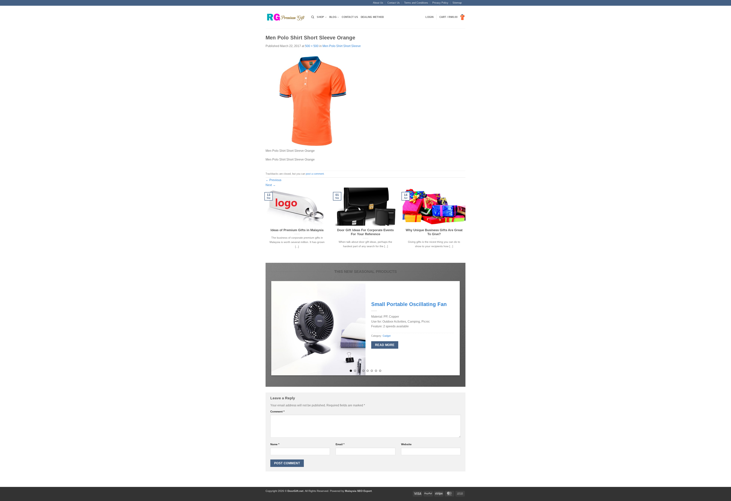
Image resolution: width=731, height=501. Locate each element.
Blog (333, 17)
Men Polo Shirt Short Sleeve (341, 46)
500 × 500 (311, 46)
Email (340, 444)
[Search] (312, 17)
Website (406, 444)
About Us (378, 2)
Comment (277, 411)
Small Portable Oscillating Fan (409, 304)
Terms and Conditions (416, 2)
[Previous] (265, 224)
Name (274, 444)
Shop (320, 17)
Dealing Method (372, 17)
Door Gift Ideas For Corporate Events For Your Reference (365, 232)
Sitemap (457, 2)
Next (271, 185)
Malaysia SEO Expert (358, 490)
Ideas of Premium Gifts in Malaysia (297, 230)
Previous (273, 180)
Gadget (387, 335)
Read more (385, 345)
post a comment (315, 173)
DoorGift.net (295, 490)
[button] (429, 17)
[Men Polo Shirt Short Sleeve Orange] (313, 100)
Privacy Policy (440, 2)
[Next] (466, 224)
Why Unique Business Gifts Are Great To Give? (434, 232)
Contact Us (393, 2)
